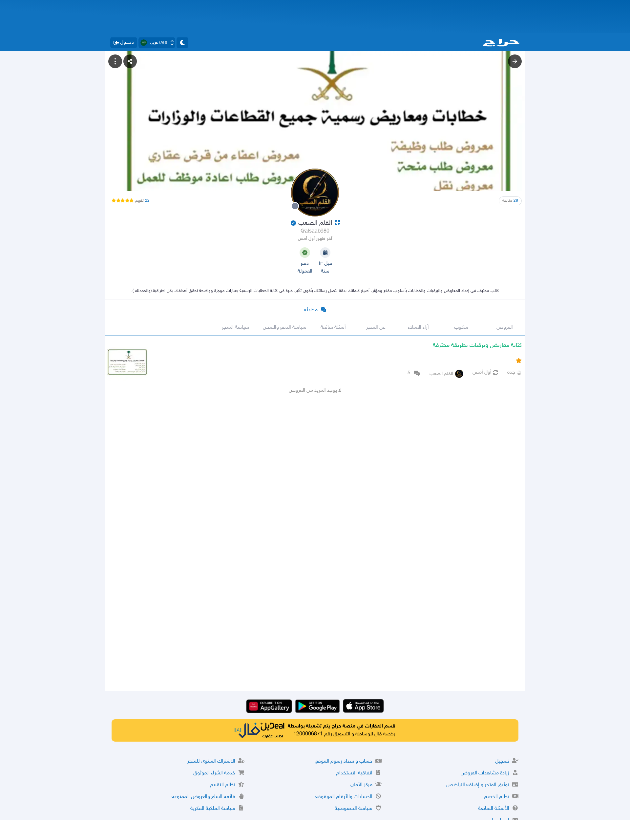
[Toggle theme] (182, 42)
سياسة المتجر (235, 327)
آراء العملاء (418, 327)
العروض (504, 327)
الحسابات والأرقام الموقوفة (343, 797)
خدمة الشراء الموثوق (214, 773)
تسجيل (502, 761)
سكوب (461, 327)
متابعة (510, 200)
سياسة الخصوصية (353, 809)
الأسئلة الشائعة (493, 809)
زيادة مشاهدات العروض (485, 773)
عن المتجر (376, 327)
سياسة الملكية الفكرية (212, 809)
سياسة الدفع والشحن (284, 327)
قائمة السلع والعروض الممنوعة (203, 797)
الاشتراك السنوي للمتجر (211, 761)
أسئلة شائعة (333, 327)
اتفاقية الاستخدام (354, 773)
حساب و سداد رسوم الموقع (343, 761)
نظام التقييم (222, 785)
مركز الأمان (361, 785)
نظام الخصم (496, 797)
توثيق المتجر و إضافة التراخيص (477, 785)
